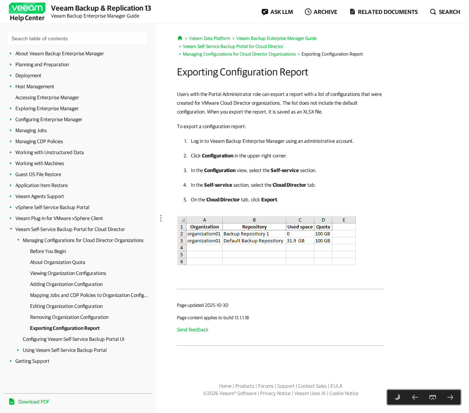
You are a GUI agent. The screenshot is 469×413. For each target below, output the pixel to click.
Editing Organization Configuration (66, 306)
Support (286, 386)
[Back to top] (432, 397)
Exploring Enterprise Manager (47, 108)
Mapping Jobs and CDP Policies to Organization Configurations (89, 295)
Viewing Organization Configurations (68, 273)
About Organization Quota (57, 262)
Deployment (28, 75)
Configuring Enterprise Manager (48, 119)
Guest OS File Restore (38, 174)
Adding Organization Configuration (66, 284)
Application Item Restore (41, 185)
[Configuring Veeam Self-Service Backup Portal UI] (450, 397)
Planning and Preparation (42, 64)
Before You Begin (48, 251)
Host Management (34, 86)
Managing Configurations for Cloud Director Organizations (83, 240)
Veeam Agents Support (39, 196)
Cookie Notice (343, 393)
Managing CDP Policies (39, 141)
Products (244, 386)
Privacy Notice (275, 393)
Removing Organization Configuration (69, 317)
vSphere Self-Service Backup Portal (52, 207)
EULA (336, 386)
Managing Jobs (31, 130)
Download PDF (33, 402)
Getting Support (32, 361)
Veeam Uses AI (310, 393)
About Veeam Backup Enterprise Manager (59, 53)
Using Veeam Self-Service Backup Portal (65, 350)
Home (225, 386)
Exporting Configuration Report (65, 328)
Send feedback (192, 329)
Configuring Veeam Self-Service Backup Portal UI (74, 339)
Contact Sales (312, 386)
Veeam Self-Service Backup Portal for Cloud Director (70, 229)
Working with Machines (39, 163)
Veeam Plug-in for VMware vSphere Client (59, 218)
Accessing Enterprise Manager (47, 97)
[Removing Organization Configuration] (415, 397)
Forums (266, 386)
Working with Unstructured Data (49, 152)
